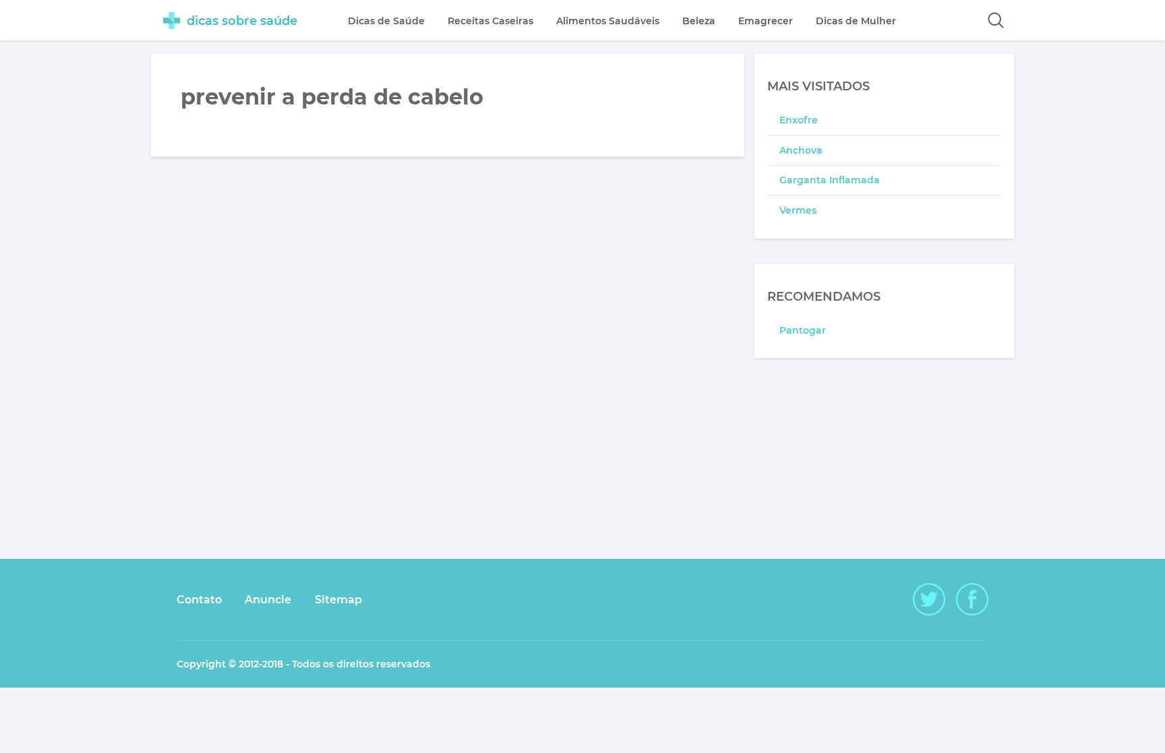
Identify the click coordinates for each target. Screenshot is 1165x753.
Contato (199, 599)
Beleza (698, 21)
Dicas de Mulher (856, 21)
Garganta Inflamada (829, 180)
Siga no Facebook (972, 599)
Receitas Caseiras (490, 21)
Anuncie (268, 599)
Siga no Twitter (929, 599)
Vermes (797, 210)
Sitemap (338, 599)
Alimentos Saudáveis (607, 21)
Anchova (801, 150)
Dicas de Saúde (386, 21)
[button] (996, 20)
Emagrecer (765, 21)
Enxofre (798, 120)
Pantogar (802, 330)
